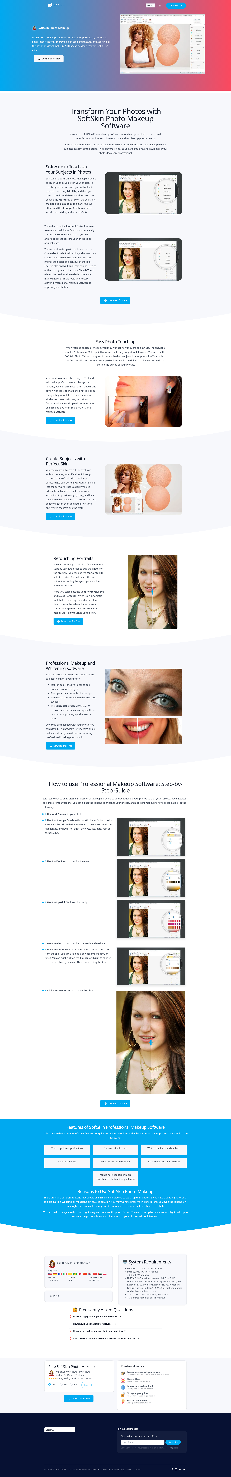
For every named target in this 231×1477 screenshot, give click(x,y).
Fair (65, 1384)
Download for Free (50, 58)
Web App (150, 5)
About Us (95, 1469)
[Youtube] (184, 1469)
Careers (138, 1469)
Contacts (129, 1469)
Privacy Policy (118, 1469)
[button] (161, 6)
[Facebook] (172, 1469)
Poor (76, 1384)
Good (54, 1384)
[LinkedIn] (176, 1469)
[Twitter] (180, 1469)
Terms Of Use (106, 1469)
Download (177, 5)
